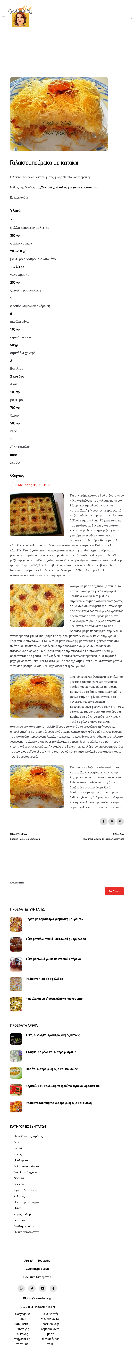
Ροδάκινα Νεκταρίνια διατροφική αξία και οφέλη (59, 1103)
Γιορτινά (19, 1220)
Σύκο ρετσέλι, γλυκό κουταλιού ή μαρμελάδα (56, 939)
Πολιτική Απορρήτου (37, 1277)
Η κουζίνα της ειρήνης (28, 1136)
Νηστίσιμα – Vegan (26, 1202)
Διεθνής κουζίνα (24, 1226)
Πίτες (17, 1208)
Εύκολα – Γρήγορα (25, 1172)
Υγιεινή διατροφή (25, 1190)
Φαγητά (19, 1142)
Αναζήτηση (17, 882)
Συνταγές (44, 1260)
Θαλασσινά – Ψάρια (26, 1166)
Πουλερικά (21, 1160)
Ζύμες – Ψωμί (23, 1214)
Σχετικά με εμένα (37, 1268)
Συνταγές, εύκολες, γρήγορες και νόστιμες (69, 187)
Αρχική (29, 1260)
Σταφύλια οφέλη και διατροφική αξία (51, 1052)
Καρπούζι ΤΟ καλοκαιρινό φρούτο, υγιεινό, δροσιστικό (63, 1086)
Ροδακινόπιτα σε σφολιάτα (44, 978)
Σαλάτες (19, 1196)
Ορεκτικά (20, 1184)
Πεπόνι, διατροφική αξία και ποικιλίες (52, 1069)
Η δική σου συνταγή (26, 1232)
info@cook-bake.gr (39, 1298)
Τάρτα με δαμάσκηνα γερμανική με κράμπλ (54, 919)
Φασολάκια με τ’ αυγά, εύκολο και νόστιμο (54, 998)
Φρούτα (19, 1178)
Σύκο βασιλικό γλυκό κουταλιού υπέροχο (53, 959)
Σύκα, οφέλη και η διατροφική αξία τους (53, 1035)
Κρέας (18, 1154)
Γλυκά (18, 1148)
